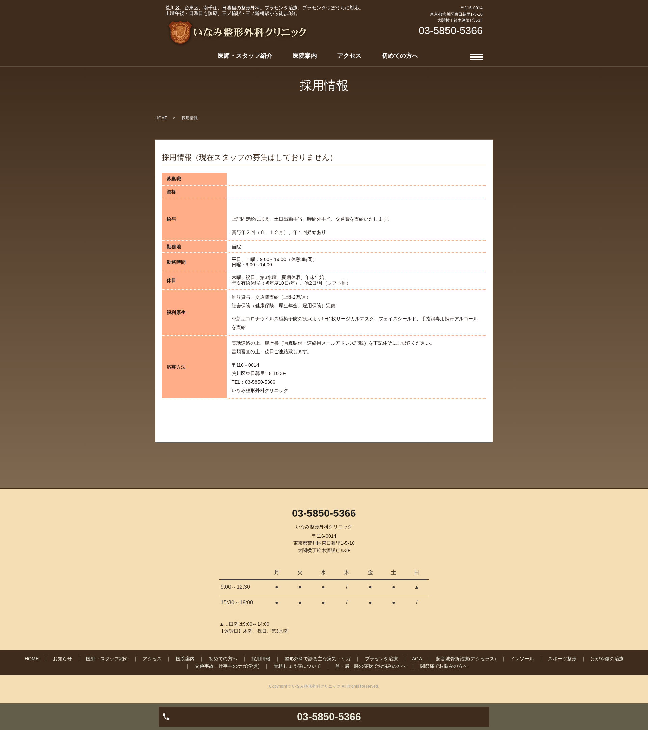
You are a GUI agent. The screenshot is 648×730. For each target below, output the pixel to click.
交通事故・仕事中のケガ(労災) (227, 666)
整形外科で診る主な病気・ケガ (318, 658)
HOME (161, 118)
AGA (417, 658)
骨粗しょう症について (297, 666)
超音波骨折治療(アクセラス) (466, 658)
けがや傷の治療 (607, 658)
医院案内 (305, 55)
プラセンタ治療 (381, 658)
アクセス (349, 55)
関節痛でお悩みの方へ (443, 666)
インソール (522, 658)
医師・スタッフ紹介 (245, 55)
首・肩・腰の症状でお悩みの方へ (370, 666)
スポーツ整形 (562, 658)
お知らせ (62, 658)
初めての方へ (400, 55)
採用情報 (260, 658)
